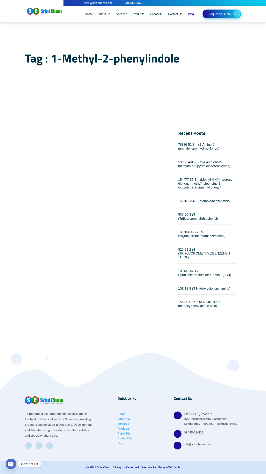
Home (89, 14)
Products (138, 14)
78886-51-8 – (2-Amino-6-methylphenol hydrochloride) (198, 146)
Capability (156, 14)
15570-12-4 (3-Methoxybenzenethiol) (205, 201)
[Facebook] (225, 2)
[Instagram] (238, 2)
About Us (104, 14)
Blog (191, 14)
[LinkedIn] (232, 2)
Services (121, 14)
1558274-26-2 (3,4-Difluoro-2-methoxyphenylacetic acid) (199, 304)
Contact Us (175, 14)
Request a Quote (219, 14)
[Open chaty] (11, 464)
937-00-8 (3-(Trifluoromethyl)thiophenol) (198, 216)
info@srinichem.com (197, 444)
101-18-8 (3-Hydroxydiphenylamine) (204, 288)
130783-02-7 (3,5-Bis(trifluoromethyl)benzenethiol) (201, 234)
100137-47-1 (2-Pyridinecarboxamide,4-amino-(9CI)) (204, 273)
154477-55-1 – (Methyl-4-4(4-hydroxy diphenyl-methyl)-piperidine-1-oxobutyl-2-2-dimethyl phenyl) (205, 183)
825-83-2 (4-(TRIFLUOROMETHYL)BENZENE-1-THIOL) (205, 253)
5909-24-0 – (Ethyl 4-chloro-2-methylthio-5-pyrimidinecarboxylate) (204, 164)
